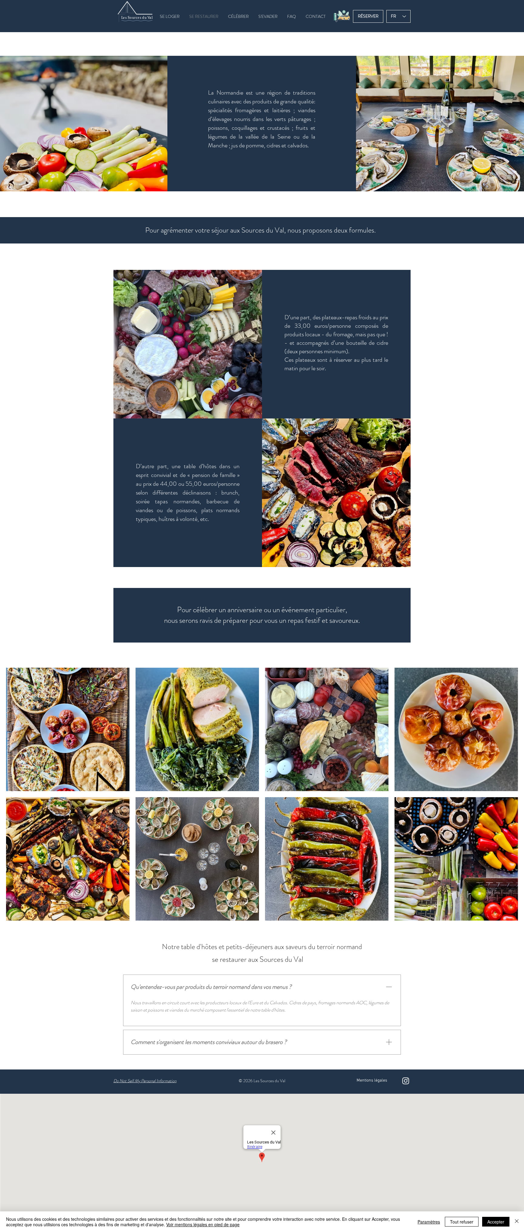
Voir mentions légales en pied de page (203, 1224)
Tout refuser (461, 1222)
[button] (342, 16)
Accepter (495, 1222)
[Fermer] (516, 1221)
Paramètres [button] (429, 1222)
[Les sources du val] (405, 1080)
